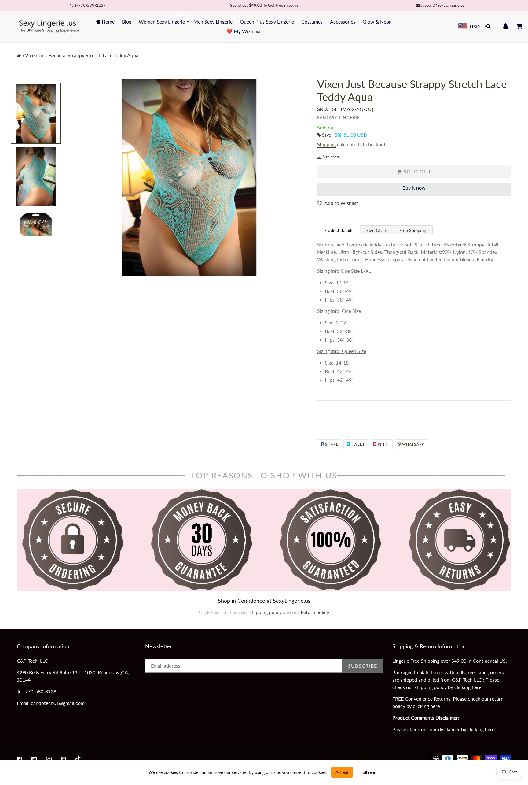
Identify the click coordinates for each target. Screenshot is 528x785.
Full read (368, 772)
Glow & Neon (377, 21)
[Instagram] (49, 759)
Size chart (331, 156)
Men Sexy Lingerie (213, 21)
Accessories (342, 21)
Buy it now (414, 188)
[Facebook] (19, 759)
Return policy (315, 612)
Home (108, 21)
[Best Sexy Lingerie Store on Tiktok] (77, 759)
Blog (126, 21)
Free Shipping (412, 230)
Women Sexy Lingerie (162, 21)
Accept (342, 772)
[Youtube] (63, 759)
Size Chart (376, 230)
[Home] (19, 55)
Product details (339, 230)
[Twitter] (34, 759)
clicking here (467, 687)
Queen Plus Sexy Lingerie (267, 21)
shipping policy (266, 612)
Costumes (312, 21)
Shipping (326, 144)
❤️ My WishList (243, 31)
